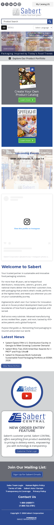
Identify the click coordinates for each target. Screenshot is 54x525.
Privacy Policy (39, 491)
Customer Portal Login (27, 451)
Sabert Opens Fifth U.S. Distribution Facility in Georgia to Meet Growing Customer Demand (28, 344)
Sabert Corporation (11, 257)
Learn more (25, 100)
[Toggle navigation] (4, 27)
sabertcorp (26, 257)
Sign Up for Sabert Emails (27, 474)
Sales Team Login (15, 485)
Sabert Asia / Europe (33, 488)
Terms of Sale (14, 488)
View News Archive (11, 366)
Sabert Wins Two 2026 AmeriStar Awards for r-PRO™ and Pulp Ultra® (29, 350)
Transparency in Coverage (18, 491)
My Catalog (43, 4)
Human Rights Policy (35, 485)
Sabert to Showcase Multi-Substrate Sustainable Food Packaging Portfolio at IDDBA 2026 (29, 357)
